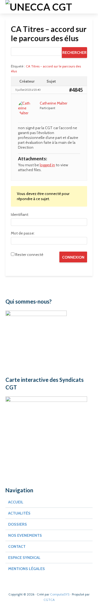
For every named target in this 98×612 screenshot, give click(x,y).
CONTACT (17, 546)
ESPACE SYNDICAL (24, 557)
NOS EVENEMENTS (25, 535)
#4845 (76, 89)
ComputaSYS (59, 594)
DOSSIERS (17, 524)
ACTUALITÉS (19, 513)
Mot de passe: (23, 233)
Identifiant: (20, 214)
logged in (47, 164)
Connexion (73, 257)
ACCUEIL (15, 502)
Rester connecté (29, 254)
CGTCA (49, 600)
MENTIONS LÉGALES (26, 568)
